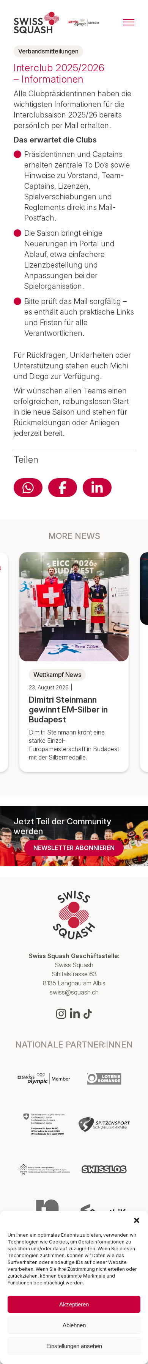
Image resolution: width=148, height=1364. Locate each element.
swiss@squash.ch (74, 992)
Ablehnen (74, 1325)
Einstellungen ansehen (74, 1346)
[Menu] (128, 23)
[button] (136, 1220)
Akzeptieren (74, 1304)
